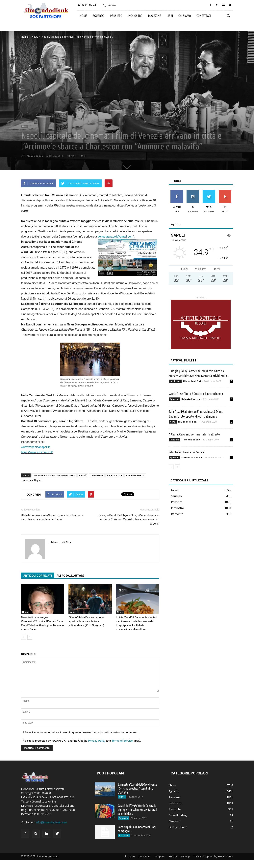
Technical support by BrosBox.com (213, 856)
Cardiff (83, 475)
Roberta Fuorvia (190, 398)
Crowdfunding (178, 815)
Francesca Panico (191, 457)
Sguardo (99, 16)
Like (176, 191)
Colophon (159, 856)
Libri (169, 16)
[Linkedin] (223, 5)
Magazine (154, 16)
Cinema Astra (114, 475)
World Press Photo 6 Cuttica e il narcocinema (196, 393)
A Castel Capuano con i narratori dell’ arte (194, 434)
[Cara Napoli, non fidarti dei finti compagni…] (105, 832)
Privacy (173, 856)
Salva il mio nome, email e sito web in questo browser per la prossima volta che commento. (81, 732)
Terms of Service (122, 740)
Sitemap (185, 856)
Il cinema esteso (135, 475)
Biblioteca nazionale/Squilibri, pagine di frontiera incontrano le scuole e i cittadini (52, 517)
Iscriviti (225, 191)
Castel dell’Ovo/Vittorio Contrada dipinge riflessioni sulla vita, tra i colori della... (137, 809)
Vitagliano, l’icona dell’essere (186, 452)
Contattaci (203, 16)
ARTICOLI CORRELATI (37, 575)
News (24, 126)
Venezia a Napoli (32, 480)
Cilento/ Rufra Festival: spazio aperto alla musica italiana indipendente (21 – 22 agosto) (86, 621)
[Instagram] (217, 5)
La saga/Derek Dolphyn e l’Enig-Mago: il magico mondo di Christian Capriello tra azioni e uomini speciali (128, 519)
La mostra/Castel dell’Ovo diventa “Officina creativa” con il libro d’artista (137, 788)
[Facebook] (210, 5)
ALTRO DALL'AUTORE (70, 575)
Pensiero (116, 16)
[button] (228, 16)
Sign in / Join (109, 5)
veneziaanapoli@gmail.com (115, 236)
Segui (192, 191)
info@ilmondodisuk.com (51, 822)
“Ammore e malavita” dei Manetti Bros (54, 475)
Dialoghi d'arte (178, 827)
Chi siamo (184, 16)
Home (83, 16)
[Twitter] (230, 5)
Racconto (177, 514)
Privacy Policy (96, 740)
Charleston (97, 475)
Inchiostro (135, 16)
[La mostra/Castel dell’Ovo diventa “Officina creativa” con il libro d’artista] (105, 789)
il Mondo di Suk (34, 155)
